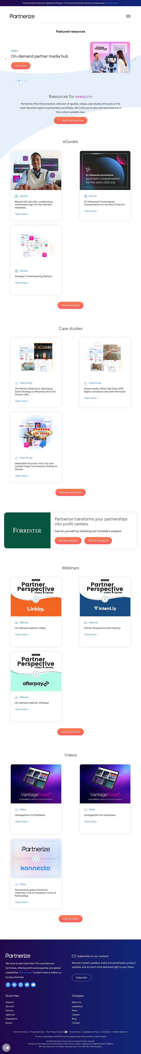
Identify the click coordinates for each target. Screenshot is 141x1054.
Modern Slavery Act (120, 1037)
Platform (10, 1007)
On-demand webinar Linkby (30, 632)
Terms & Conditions (20, 1037)
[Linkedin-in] (14, 989)
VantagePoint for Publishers (30, 820)
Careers (75, 1019)
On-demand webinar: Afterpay (32, 707)
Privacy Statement (37, 1037)
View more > (22, 218)
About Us (76, 1007)
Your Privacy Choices (54, 1037)
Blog (74, 1023)
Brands (9, 1028)
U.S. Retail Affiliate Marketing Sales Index (43, 59)
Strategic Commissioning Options (33, 281)
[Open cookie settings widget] (6, 1048)
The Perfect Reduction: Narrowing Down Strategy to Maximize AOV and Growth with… (35, 396)
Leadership (77, 1011)
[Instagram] (20, 989)
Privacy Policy (80, 1041)
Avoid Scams (106, 1037)
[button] (13, 85)
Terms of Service (95, 1041)
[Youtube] (33, 989)
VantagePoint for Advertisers (100, 820)
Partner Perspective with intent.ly (102, 632)
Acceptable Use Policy (90, 1037)
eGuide (15, 50)
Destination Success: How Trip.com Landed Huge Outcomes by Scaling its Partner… (36, 471)
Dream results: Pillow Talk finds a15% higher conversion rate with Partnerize (105, 395)
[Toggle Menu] (128, 16)
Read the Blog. (112, 3)
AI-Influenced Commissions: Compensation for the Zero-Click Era (104, 208)
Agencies (10, 1019)
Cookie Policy (75, 1037)
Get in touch (26, 977)
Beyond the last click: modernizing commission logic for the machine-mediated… (34, 209)
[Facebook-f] (8, 989)
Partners (9, 1015)
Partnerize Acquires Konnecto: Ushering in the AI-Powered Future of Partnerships (35, 897)
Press (74, 1015)
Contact (76, 1028)
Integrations (11, 1023)
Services (10, 1011)
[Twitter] (27, 989)
